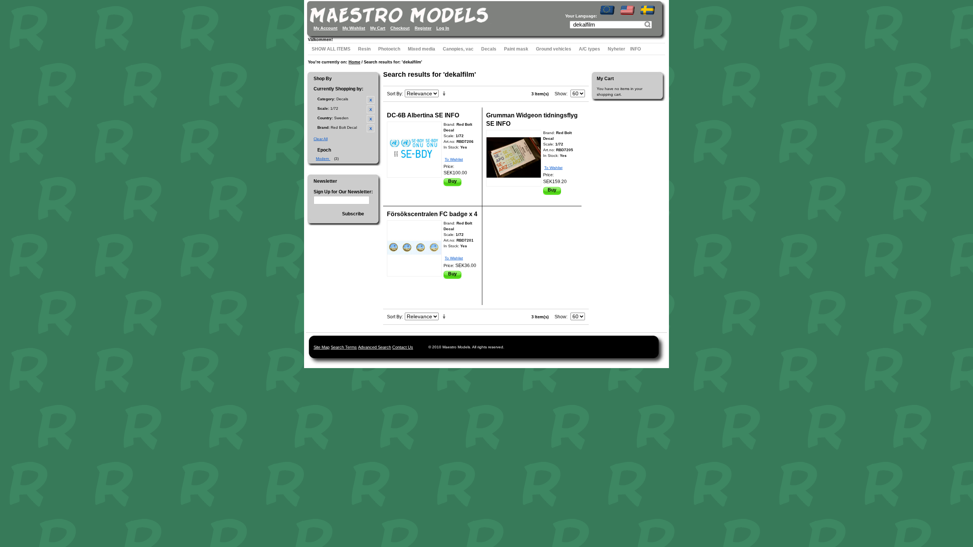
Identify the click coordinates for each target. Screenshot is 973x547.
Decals (488, 49)
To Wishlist (454, 159)
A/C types (589, 49)
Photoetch (389, 49)
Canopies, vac (458, 49)
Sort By (394, 93)
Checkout (400, 28)
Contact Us (402, 347)
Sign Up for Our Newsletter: (343, 191)
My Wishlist (353, 28)
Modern (323, 159)
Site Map (322, 347)
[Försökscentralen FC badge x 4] (414, 248)
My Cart (377, 28)
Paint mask (516, 49)
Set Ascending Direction (445, 94)
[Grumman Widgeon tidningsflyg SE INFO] (513, 158)
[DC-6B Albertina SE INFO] (414, 150)
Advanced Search (374, 347)
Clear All (321, 139)
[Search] (648, 25)
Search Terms (344, 347)
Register (423, 28)
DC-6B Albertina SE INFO (423, 115)
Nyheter (616, 49)
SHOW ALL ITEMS (331, 49)
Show (560, 93)
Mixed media (421, 49)
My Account (326, 28)
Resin (364, 49)
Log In (442, 28)
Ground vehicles (553, 49)
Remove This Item (370, 100)
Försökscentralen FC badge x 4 (432, 214)
